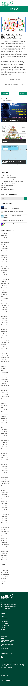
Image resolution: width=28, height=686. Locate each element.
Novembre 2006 (5, 496)
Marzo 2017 (4, 368)
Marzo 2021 (4, 316)
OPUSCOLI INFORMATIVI (7, 190)
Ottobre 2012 (4, 427)
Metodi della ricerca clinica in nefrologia (13, 181)
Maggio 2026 (4, 233)
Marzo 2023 (4, 275)
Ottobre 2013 (4, 416)
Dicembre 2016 (4, 372)
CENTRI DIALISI (5, 576)
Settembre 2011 (5, 440)
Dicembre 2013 (4, 414)
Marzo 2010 (4, 455)
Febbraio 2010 (4, 457)
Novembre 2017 (5, 357)
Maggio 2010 (4, 453)
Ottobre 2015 (4, 383)
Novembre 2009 (5, 462)
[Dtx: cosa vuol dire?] (2, 224)
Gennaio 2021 (4, 318)
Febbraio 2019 (4, 349)
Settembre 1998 (5, 544)
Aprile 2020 (4, 331)
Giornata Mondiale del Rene (15, 82)
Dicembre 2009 (4, 460)
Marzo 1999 (4, 540)
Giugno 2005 (4, 512)
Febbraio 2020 (4, 335)
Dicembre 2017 (4, 355)
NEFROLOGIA (4, 572)
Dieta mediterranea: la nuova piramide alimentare (11, 140)
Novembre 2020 (5, 322)
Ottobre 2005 (4, 507)
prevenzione (15, 84)
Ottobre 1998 (4, 542)
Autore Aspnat (5, 38)
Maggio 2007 (4, 488)
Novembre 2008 (5, 470)
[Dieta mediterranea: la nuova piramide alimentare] (2, 212)
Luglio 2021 (4, 307)
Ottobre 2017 (4, 359)
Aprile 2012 (4, 433)
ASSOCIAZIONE (5, 570)
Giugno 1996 (4, 553)
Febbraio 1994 (4, 560)
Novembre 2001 (5, 527)
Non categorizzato (16, 79)
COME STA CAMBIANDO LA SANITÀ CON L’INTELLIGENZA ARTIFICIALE (13, 119)
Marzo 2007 (4, 490)
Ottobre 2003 (4, 520)
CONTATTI (3, 579)
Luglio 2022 (4, 285)
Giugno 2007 (4, 486)
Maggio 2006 (4, 501)
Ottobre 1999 (4, 533)
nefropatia (10, 84)
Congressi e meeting (9, 179)
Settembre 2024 (5, 253)
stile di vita (21, 84)
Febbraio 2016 (4, 377)
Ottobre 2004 (4, 516)
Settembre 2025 (5, 242)
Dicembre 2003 (4, 518)
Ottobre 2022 (4, 281)
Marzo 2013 (4, 420)
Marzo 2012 (4, 436)
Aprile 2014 (4, 407)
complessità (6, 82)
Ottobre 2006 (4, 499)
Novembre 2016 (5, 375)
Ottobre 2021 (4, 303)
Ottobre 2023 (4, 266)
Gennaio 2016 (4, 379)
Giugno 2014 (4, 403)
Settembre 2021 (5, 305)
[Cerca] (25, 198)
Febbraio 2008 (4, 475)
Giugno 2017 (4, 366)
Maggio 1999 (4, 538)
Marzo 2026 (4, 238)
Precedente (5, 93)
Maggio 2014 (4, 405)
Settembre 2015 (5, 386)
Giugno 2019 (4, 344)
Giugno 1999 (4, 536)
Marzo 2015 (4, 390)
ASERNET (9, 680)
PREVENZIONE (5, 574)
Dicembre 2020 (4, 320)
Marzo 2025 (4, 246)
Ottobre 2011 (4, 438)
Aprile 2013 (4, 418)
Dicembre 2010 (4, 449)
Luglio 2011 (4, 442)
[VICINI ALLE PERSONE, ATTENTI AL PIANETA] (2, 216)
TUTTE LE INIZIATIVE (6, 175)
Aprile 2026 (4, 235)
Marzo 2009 (4, 464)
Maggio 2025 (4, 244)
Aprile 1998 (4, 549)
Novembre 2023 (5, 264)
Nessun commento (19, 38)
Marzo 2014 (4, 409)
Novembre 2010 (5, 451)
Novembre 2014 (5, 396)
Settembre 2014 (5, 401)
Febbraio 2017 (4, 370)
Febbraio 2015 (4, 392)
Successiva (22, 93)
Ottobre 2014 (4, 399)
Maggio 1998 (4, 547)
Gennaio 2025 (4, 248)
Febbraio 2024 (4, 261)
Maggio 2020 (4, 329)
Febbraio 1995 (4, 557)
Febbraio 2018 (4, 353)
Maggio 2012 (4, 431)
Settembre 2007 (5, 483)
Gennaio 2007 (4, 492)
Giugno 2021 (4, 309)
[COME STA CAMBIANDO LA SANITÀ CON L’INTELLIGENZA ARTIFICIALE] (2, 207)
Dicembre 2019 (4, 338)
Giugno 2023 (4, 270)
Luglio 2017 (4, 364)
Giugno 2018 (4, 351)
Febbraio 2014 (4, 412)
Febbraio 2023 (4, 277)
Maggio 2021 (4, 312)
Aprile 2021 (4, 314)
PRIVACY (3, 581)
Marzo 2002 (4, 525)
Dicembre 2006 (4, 494)
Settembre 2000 (5, 531)
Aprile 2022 (4, 292)
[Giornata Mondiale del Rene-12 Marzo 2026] (2, 221)
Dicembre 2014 (4, 394)
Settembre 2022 (5, 283)
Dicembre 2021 (4, 301)
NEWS (10, 79)
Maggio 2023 (4, 272)
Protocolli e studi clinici (9, 183)
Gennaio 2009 (4, 466)
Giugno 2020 (4, 327)
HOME (2, 568)
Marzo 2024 (4, 259)
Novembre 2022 (5, 279)
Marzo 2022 (4, 294)
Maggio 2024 (4, 257)
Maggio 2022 (4, 290)
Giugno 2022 (4, 288)
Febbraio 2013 (4, 423)
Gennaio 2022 (4, 298)
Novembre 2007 (5, 481)
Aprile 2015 (4, 388)
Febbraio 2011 (4, 446)
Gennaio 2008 (4, 477)
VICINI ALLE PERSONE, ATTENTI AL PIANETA (11, 162)
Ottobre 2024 (4, 251)
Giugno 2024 (4, 255)
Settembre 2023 (5, 268)
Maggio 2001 (4, 529)
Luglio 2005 (4, 510)
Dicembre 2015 (4, 381)
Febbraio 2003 (4, 523)
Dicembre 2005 (4, 505)
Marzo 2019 (4, 346)
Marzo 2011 (4, 444)
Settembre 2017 (5, 362)
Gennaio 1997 (4, 551)
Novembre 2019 (5, 340)
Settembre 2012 (5, 429)
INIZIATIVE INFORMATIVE (8, 185)
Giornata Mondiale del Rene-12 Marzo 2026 (14, 220)
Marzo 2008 (4, 473)
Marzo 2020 (4, 333)
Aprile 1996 (4, 555)
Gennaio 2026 (4, 240)
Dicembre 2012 (4, 425)
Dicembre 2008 (4, 468)
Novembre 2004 (5, 514)
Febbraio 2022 (4, 296)
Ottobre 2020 (4, 325)
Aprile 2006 (4, 503)
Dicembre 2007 (4, 479)
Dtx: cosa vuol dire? (9, 224)
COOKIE (3, 583)
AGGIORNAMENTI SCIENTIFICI (10, 177)
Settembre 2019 (5, 342)
